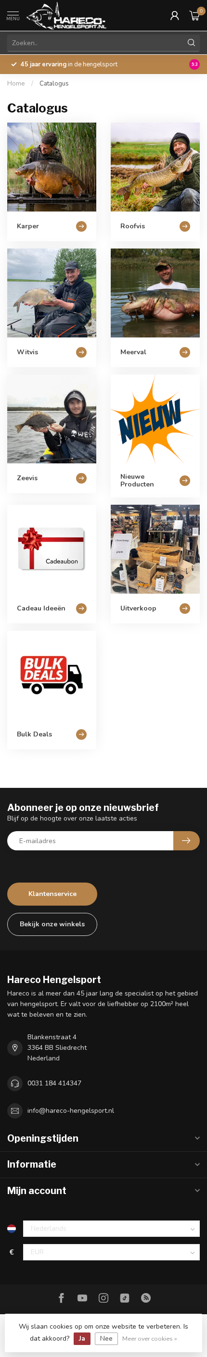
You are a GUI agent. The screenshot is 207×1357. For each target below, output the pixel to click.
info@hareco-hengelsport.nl (70, 1110)
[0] (194, 15)
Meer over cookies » (149, 1338)
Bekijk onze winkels (52, 924)
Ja (82, 1338)
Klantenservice (52, 893)
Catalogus (54, 83)
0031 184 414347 (54, 1083)
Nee (106, 1338)
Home (16, 83)
